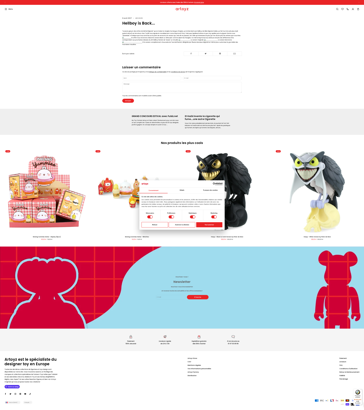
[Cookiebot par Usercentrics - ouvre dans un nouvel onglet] (214, 183)
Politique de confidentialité (157, 72)
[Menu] (361, 390)
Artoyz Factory (193, 372)
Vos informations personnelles (199, 369)
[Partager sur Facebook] (191, 53)
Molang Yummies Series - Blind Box (137, 237)
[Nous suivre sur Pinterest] (20, 394)
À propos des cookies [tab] (210, 190)
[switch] (171, 216)
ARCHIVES (139, 18)
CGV (189, 362)
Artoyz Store (192, 358)
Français (26, 402)
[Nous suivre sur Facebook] (5, 394)
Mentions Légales (194, 365)
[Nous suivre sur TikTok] (30, 394)
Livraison (342, 362)
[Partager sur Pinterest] (220, 53)
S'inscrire (197, 297)
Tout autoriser (209, 225)
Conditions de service (178, 72)
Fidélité (342, 375)
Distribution (192, 375)
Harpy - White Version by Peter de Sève (317, 237)
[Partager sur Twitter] (205, 53)
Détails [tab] (182, 190)
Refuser (154, 225)
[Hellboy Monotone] (211, 40)
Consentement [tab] (153, 190)
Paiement (343, 358)
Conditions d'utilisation (348, 369)
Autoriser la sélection (182, 225)
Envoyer (128, 101)
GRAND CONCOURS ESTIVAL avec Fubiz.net (155, 116)
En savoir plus (199, 2)
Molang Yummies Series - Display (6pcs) (47, 237)
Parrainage (343, 379)
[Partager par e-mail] (234, 54)
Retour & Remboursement (349, 372)
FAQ (340, 365)
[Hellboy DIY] (126, 38)
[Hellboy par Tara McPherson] (132, 42)
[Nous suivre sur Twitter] (10, 394)
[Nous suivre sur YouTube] (25, 394)
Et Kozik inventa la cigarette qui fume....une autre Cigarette (202, 118)
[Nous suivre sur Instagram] (15, 394)
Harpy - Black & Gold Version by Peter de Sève (227, 237)
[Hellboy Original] (184, 40)
